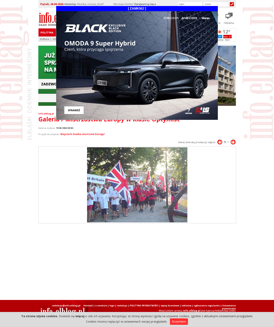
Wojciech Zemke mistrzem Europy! (82, 134)
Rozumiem (179, 321)
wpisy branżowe (170, 305)
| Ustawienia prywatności (228, 307)
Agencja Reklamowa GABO (221, 310)
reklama (187, 305)
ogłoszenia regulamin (207, 305)
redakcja (122, 305)
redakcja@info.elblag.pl (66, 305)
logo (111, 305)
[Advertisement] (137, 262)
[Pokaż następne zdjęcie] (233, 142)
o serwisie (101, 305)
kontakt (88, 305)
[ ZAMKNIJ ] (137, 8)
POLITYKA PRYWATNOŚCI (144, 305)
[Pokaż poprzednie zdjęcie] (220, 142)
